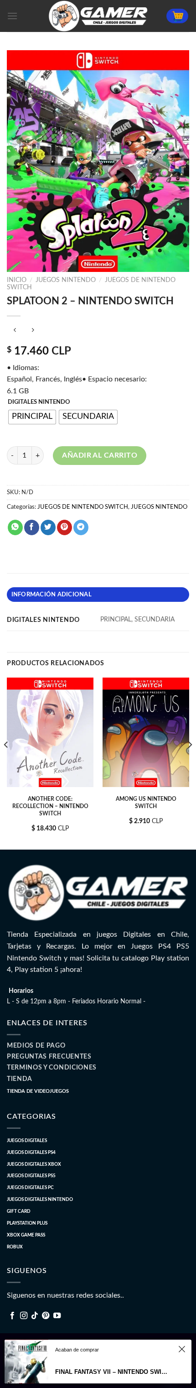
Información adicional (51, 594)
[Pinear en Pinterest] (64, 527)
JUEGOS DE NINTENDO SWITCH (82, 507)
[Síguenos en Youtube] (57, 1316)
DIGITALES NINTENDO (39, 402)
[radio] (32, 417)
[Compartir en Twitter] (48, 527)
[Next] (189, 763)
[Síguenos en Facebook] (12, 1316)
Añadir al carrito (99, 455)
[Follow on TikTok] (34, 1316)
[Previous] (6, 763)
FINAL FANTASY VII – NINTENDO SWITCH (111, 1371)
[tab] (98, 594)
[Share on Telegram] (80, 527)
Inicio (16, 280)
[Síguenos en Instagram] (23, 1316)
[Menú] (12, 16)
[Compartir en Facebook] (31, 527)
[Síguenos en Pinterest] (45, 1316)
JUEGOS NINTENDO (66, 280)
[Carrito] (177, 16)
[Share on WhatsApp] (15, 527)
